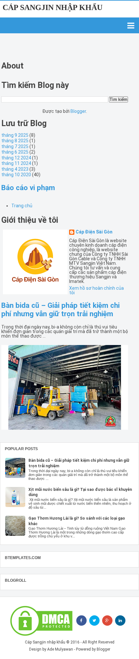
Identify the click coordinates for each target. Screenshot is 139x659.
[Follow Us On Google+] (107, 620)
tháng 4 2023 (14, 169)
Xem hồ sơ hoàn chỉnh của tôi (96, 290)
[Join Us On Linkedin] (120, 620)
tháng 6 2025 (14, 152)
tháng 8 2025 (14, 140)
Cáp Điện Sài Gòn (94, 232)
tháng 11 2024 (16, 163)
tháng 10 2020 (16, 174)
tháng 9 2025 (14, 135)
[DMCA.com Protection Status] (41, 621)
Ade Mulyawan (60, 649)
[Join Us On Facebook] (81, 620)
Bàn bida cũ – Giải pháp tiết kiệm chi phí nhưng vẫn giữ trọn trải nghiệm (60, 309)
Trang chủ (21, 205)
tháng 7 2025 (14, 146)
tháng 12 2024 (16, 157)
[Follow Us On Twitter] (94, 620)
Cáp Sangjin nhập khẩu (52, 7)
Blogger (78, 111)
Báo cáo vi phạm (28, 187)
